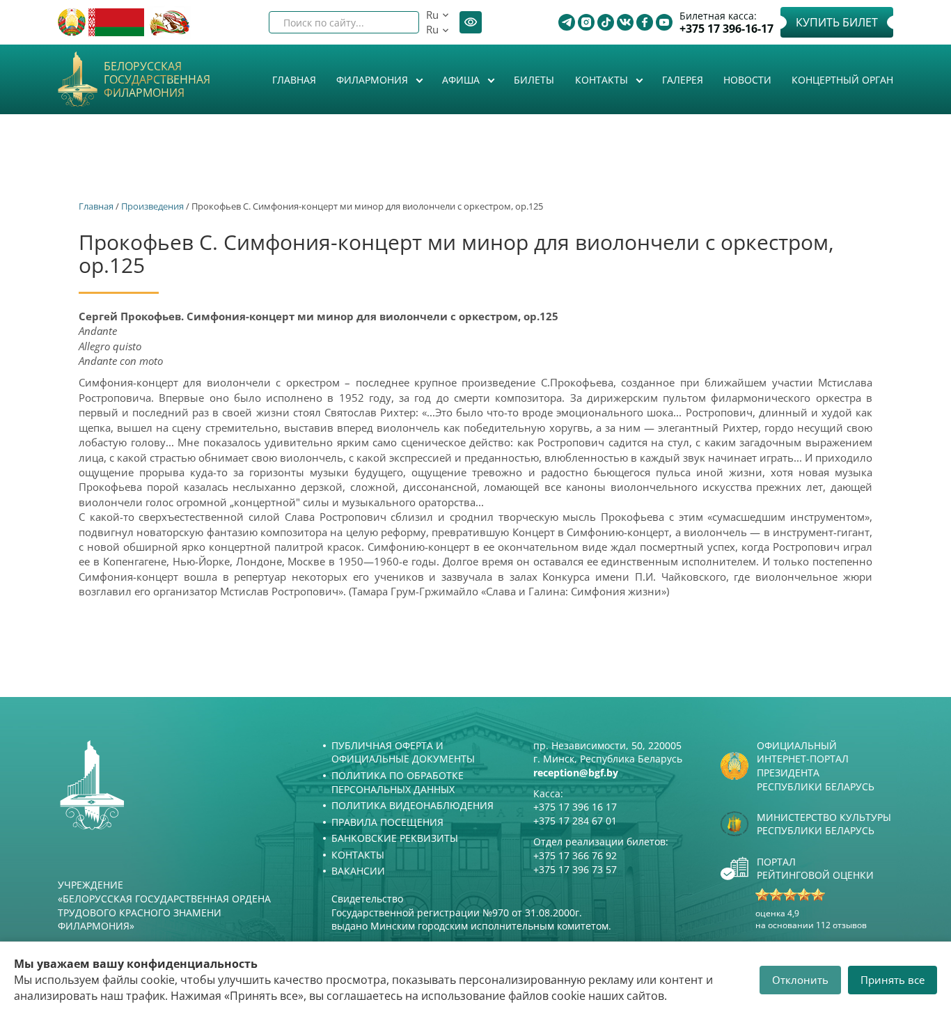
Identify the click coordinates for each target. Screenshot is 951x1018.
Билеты (534, 79)
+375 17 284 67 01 (575, 820)
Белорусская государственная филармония (157, 80)
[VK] (625, 22)
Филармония (373, 79)
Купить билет (837, 22)
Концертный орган (842, 79)
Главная (294, 79)
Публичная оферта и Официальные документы (403, 752)
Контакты (603, 79)
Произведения (152, 206)
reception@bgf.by (575, 772)
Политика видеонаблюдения (412, 805)
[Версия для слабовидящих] (470, 22)
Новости (747, 79)
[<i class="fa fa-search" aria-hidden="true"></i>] (396, 22)
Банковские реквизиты (394, 838)
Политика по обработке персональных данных (397, 782)
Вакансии (358, 870)
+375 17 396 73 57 (575, 869)
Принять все (892, 980)
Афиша (462, 79)
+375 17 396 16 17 (575, 806)
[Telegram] (566, 22)
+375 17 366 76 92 (575, 855)
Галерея (682, 79)
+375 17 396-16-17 (726, 29)
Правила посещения (387, 822)
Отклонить (800, 980)
